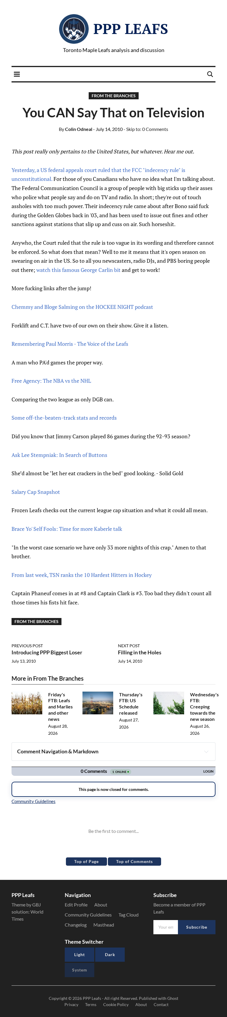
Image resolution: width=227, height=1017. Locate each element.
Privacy (71, 1004)
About (100, 904)
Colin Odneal (75, 129)
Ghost (172, 998)
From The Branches (114, 95)
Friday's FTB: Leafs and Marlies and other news (60, 707)
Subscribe (196, 927)
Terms (90, 1004)
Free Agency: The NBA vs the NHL (51, 380)
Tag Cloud (129, 914)
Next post (129, 645)
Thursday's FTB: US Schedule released (130, 704)
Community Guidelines (88, 914)
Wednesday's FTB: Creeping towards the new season (204, 707)
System (79, 969)
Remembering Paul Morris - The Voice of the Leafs (70, 343)
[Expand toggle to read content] (206, 751)
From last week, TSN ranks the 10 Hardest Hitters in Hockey (82, 574)
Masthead (103, 924)
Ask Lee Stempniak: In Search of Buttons (59, 454)
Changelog (76, 924)
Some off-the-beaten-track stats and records (64, 417)
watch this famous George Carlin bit (78, 269)
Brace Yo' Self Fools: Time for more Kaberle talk (67, 528)
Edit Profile (76, 904)
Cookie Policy (116, 1004)
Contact (161, 1004)
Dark (110, 954)
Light (79, 954)
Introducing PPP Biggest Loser (47, 652)
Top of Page (86, 861)
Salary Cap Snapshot (36, 491)
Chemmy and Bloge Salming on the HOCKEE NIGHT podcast (82, 306)
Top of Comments (134, 861)
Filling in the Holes (139, 652)
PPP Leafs (130, 28)
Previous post (27, 645)
